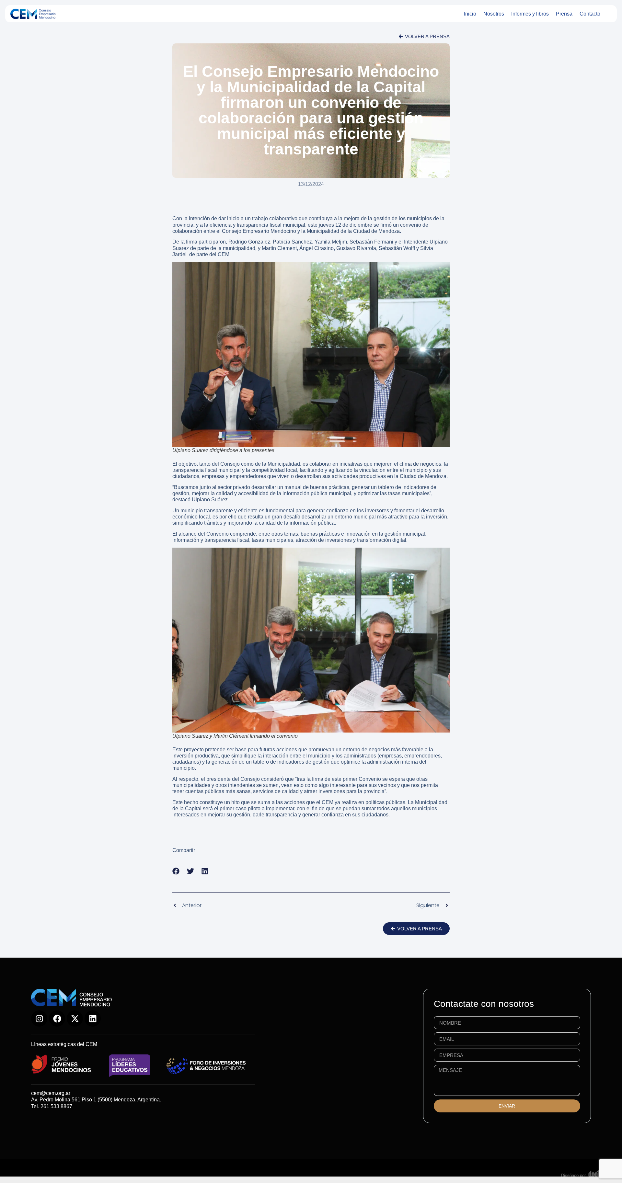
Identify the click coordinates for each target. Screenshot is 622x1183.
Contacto (590, 14)
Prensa (564, 14)
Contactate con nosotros (484, 1004)
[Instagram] (39, 1018)
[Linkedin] (93, 1018)
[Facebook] (57, 1018)
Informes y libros (530, 14)
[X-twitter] (75, 1018)
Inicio (470, 14)
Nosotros (493, 14)
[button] (176, 871)
